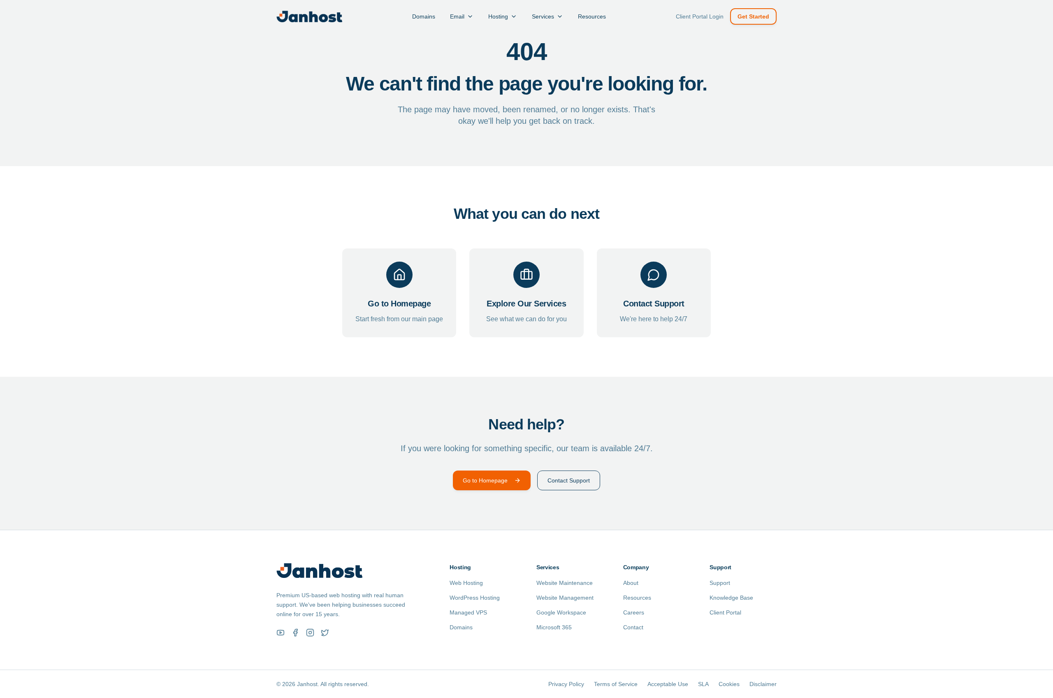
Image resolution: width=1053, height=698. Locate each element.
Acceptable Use (667, 684)
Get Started (753, 16)
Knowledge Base (731, 597)
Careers (633, 612)
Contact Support (568, 480)
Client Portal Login (700, 16)
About (630, 583)
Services (543, 16)
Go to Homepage (485, 480)
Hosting (498, 16)
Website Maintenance (564, 583)
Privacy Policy (566, 684)
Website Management (565, 597)
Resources (592, 16)
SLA (703, 684)
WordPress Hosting (475, 597)
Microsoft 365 (554, 627)
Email (457, 16)
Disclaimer (763, 684)
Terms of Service (616, 684)
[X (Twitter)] (325, 632)
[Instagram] (310, 632)
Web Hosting (466, 583)
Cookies (729, 684)
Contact (633, 627)
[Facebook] (295, 632)
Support (720, 583)
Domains (423, 16)
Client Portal (725, 612)
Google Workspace (561, 612)
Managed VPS (468, 612)
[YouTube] (280, 632)
